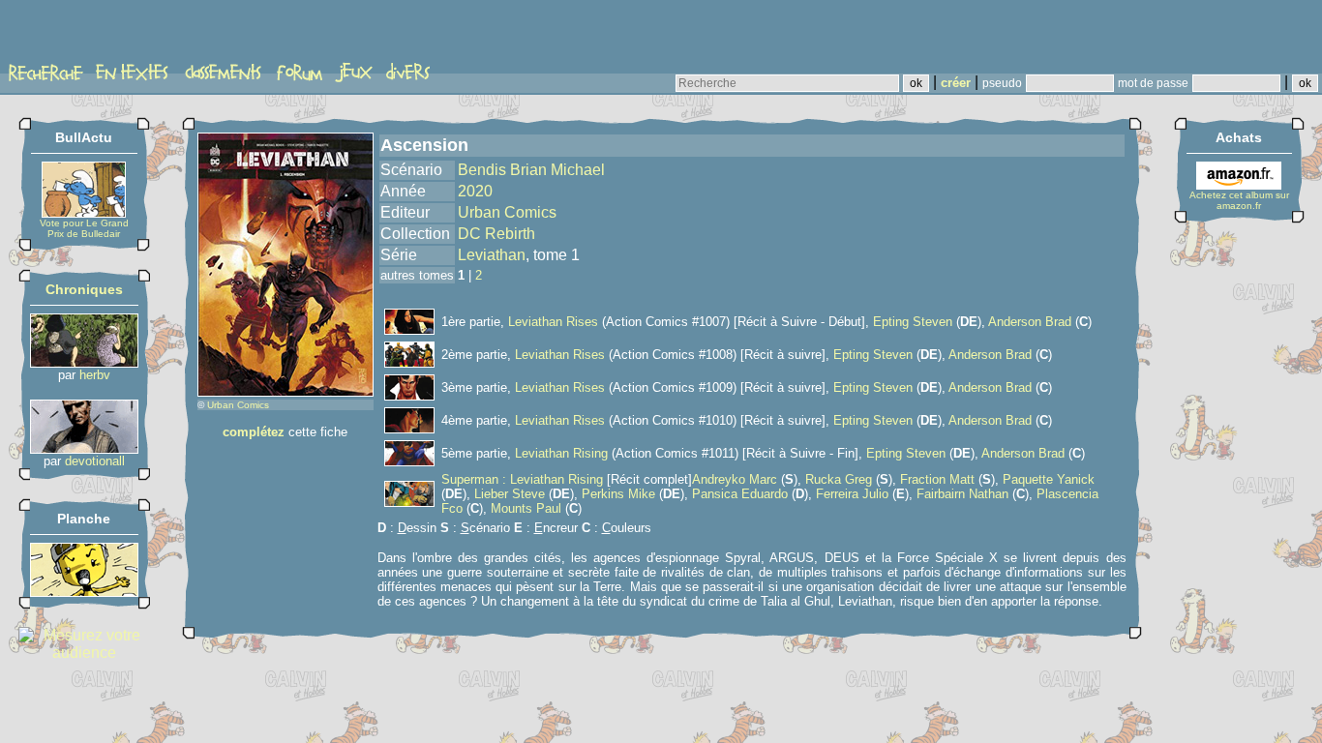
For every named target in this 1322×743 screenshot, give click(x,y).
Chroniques (84, 289)
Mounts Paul (526, 508)
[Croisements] (84, 362)
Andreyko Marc (734, 479)
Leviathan (492, 255)
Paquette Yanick (1049, 479)
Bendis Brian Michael (531, 170)
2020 (475, 191)
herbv (94, 375)
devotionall (95, 461)
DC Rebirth (496, 233)
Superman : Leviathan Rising (522, 479)
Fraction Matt (937, 479)
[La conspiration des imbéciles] (84, 448)
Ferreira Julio (852, 494)
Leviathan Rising (561, 453)
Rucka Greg (838, 479)
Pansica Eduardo (740, 494)
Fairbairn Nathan (962, 494)
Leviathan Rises (553, 321)
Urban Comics (238, 405)
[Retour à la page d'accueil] (82, 36)
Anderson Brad (1029, 321)
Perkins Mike (618, 494)
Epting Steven (912, 321)
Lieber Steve (509, 494)
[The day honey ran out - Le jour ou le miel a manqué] (84, 591)
